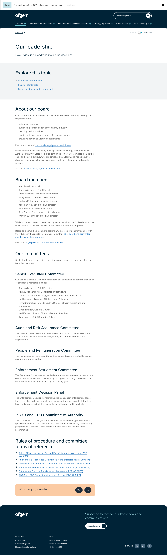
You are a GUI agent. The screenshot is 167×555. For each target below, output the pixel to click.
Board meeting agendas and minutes (36, 89)
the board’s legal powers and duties (53, 145)
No (88, 490)
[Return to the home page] (21, 15)
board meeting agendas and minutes (42, 168)
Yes (78, 490)
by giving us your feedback (63, 5)
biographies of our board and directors (44, 242)
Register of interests (28, 85)
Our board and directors (30, 80)
